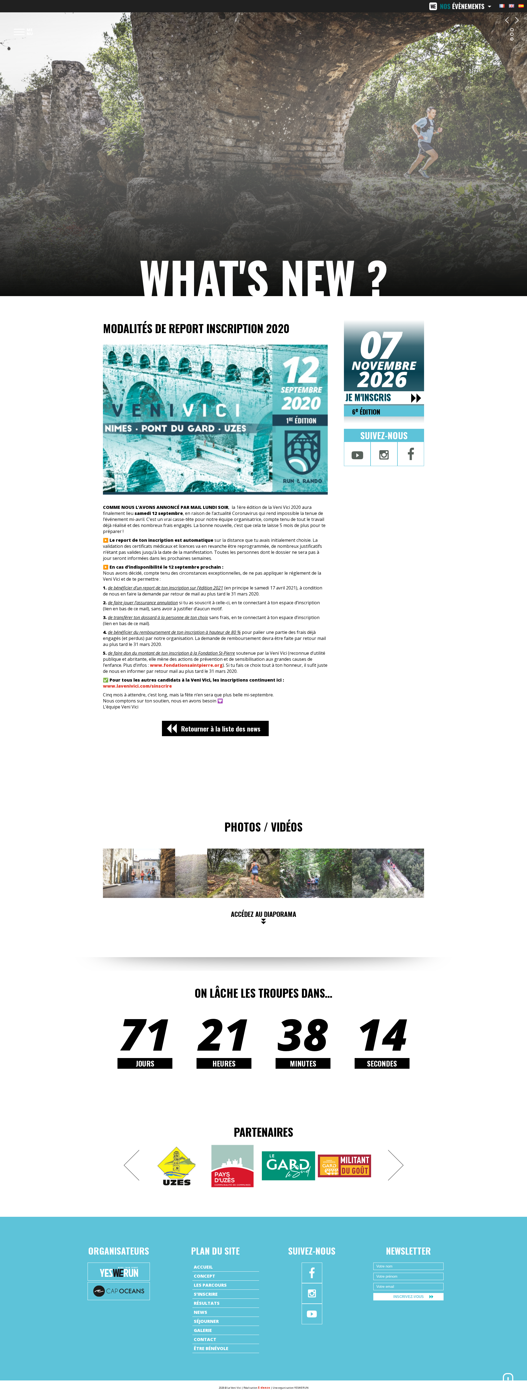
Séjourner (206, 1321)
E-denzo (264, 1388)
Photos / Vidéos (263, 826)
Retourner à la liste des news (220, 728)
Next (395, 1165)
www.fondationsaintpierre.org (186, 665)
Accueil (203, 1267)
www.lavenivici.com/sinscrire (137, 686)
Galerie (203, 1330)
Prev (131, 1165)
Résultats (207, 1303)
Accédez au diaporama (263, 914)
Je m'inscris (368, 397)
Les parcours (210, 1285)
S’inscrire (206, 1294)
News (200, 1312)
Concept (204, 1276)
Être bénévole (211, 1348)
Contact (205, 1339)
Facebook (410, 454)
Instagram (384, 454)
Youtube (357, 454)
